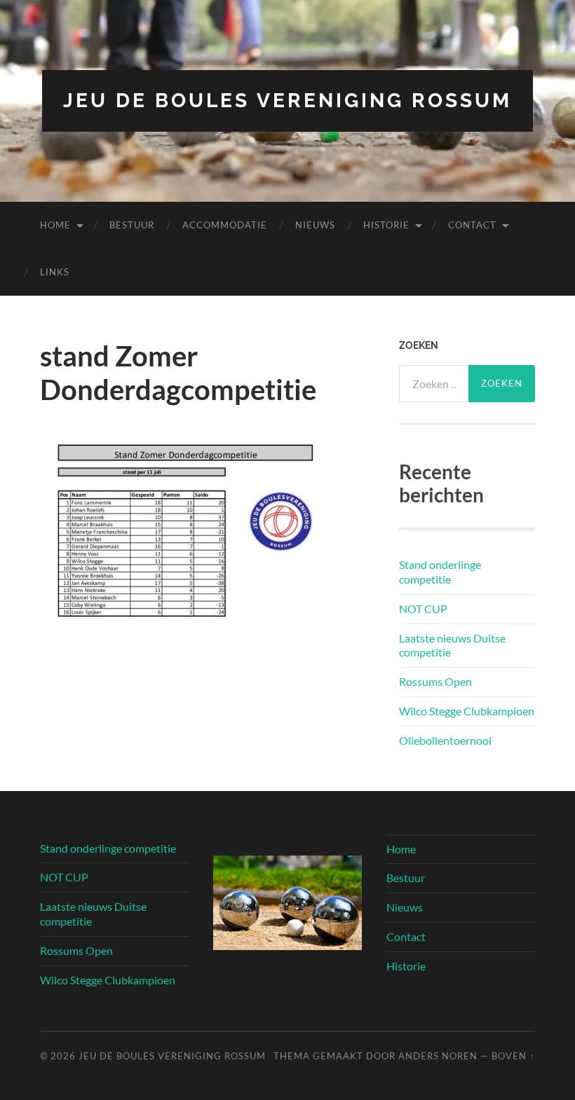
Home (55, 225)
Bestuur (131, 225)
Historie (386, 225)
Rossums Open (435, 681)
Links (54, 271)
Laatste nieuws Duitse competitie (452, 645)
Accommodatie (224, 225)
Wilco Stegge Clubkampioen (466, 710)
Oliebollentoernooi (445, 740)
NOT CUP (423, 608)
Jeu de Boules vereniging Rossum (287, 100)
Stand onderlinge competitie (440, 572)
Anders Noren (438, 1055)
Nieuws (315, 225)
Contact (472, 225)
